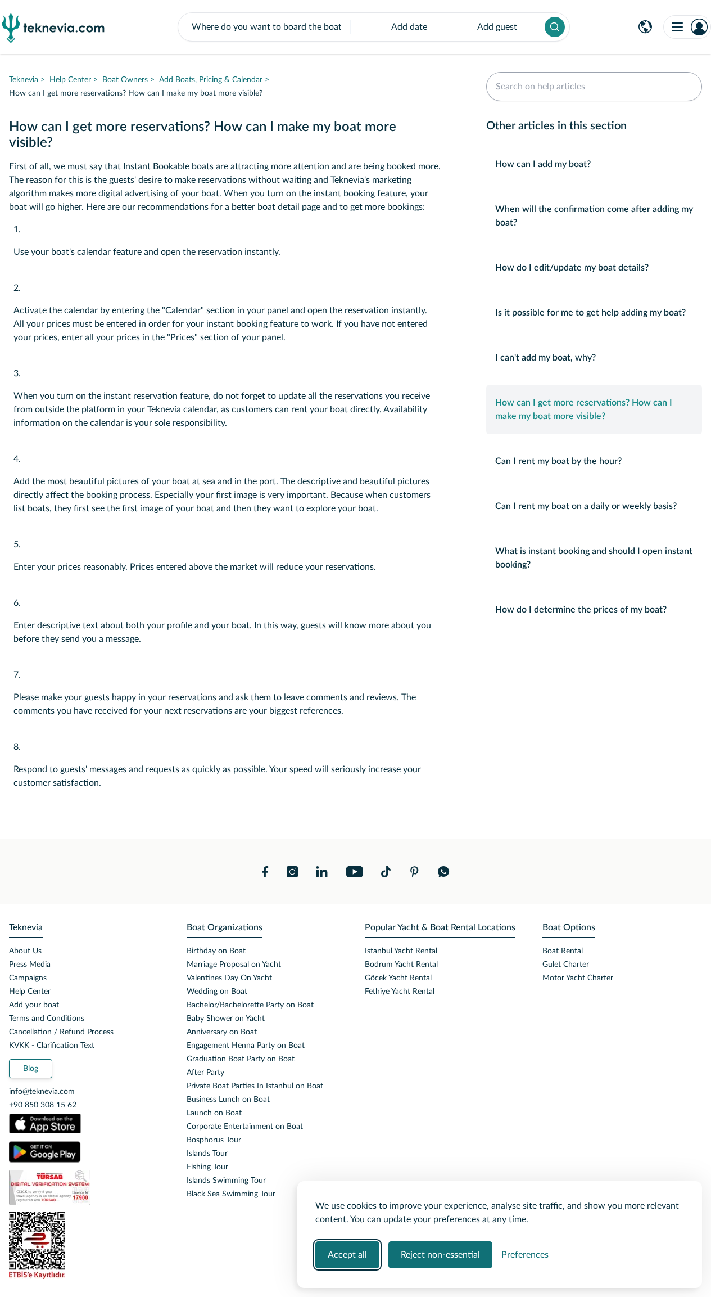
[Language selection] (645, 27)
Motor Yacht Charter (577, 978)
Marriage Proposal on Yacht (234, 965)
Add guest (497, 26)
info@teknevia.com (42, 1092)
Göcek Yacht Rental (398, 978)
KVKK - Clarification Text (51, 1046)
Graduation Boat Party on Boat (241, 1059)
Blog (30, 1069)
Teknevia (23, 80)
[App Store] (45, 1123)
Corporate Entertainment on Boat (245, 1127)
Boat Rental (562, 951)
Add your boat (34, 1005)
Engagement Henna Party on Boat (246, 1046)
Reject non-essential (440, 1254)
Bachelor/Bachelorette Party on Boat (250, 1005)
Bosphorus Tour (214, 1140)
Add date (409, 26)
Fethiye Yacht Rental (399, 992)
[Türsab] (89, 1187)
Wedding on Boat (217, 992)
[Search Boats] (555, 27)
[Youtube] (354, 871)
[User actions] (687, 27)
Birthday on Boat (216, 951)
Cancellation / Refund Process (61, 1032)
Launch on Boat (214, 1113)
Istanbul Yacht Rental (401, 951)
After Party (205, 1073)
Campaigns (28, 978)
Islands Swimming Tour (226, 1181)
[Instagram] (292, 871)
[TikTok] (386, 871)
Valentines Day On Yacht (229, 978)
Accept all (347, 1254)
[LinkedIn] (322, 871)
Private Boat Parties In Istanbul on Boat (255, 1086)
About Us (25, 951)
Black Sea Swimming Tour (231, 1194)
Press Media (30, 965)
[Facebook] (265, 871)
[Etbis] (89, 1245)
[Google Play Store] (45, 1152)
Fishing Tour (207, 1167)
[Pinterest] (414, 871)
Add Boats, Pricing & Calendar (210, 80)
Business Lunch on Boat (228, 1100)
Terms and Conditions (46, 1019)
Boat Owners (125, 80)
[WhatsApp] (444, 871)
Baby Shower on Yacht (226, 1019)
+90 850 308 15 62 (42, 1105)
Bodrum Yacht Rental (401, 965)
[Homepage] (53, 27)
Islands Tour (207, 1154)
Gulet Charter (565, 965)
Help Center (70, 80)
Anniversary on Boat (222, 1032)
